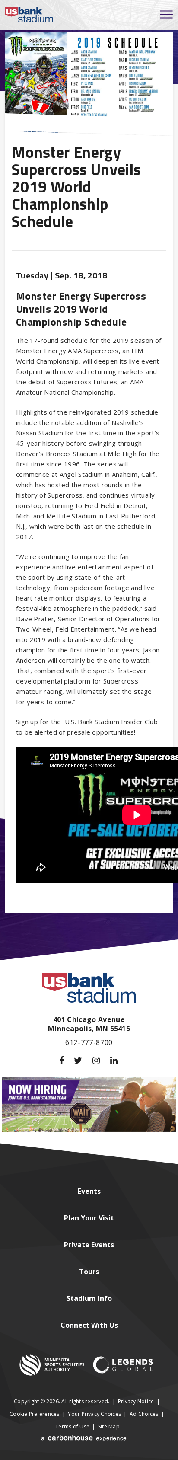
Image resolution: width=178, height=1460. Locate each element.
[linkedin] (114, 1060)
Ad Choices (144, 1414)
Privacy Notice (136, 1401)
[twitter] (78, 1060)
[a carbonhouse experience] (84, 1442)
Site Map (109, 1426)
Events (89, 1244)
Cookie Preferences (34, 1414)
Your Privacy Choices (94, 1414)
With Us (89, 1325)
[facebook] (62, 1060)
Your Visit (89, 1218)
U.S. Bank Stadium (29, 15)
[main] (89, 481)
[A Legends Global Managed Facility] (123, 1366)
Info (89, 1298)
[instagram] (96, 1060)
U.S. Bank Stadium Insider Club (111, 721)
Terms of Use (72, 1426)
